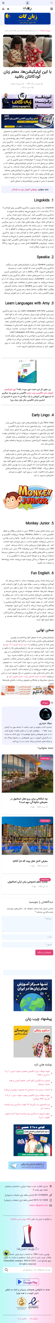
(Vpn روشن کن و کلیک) (21, 1219)
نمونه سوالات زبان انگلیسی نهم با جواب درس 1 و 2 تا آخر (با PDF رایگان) (27, 1097)
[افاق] (27, 127)
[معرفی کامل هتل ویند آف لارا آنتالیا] (27, 836)
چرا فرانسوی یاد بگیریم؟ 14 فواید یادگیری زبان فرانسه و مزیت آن (27, 1106)
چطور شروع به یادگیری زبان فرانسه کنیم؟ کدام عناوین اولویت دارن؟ (27, 1115)
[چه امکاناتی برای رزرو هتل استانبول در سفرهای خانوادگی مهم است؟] (27, 773)
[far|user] (27, 2)
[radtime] (27, 694)
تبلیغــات (34, 1318)
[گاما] (27, 108)
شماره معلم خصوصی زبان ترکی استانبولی (28, 882)
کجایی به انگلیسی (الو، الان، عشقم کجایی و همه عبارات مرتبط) (29, 1082)
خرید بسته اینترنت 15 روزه (16, 644)
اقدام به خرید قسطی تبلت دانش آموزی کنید (27, 676)
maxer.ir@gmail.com (38, 1205)
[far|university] (8, 8)
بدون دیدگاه (26, 87)
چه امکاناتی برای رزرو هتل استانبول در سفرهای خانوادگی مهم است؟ (29, 800)
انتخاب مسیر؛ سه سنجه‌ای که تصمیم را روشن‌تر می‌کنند (27, 1089)
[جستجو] (51, 3)
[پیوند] (27, 9)
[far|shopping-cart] (3, 2)
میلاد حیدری (45, 723)
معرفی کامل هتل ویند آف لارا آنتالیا (30, 861)
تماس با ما (21, 1318)
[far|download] (3, 8)
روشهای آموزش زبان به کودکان (24, 189)
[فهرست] (52, 9)
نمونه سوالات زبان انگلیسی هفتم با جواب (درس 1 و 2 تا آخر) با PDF (27, 1073)
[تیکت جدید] (6, 1253)
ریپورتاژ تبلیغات (45, 30)
